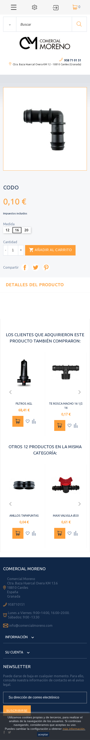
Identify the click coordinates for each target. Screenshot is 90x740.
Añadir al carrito (50, 249)
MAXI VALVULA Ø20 (66, 515)
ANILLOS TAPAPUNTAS (24, 515)
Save (46, 267)
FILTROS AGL (24, 403)
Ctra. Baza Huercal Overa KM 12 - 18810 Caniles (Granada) (47, 64)
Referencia (36, 313)
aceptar (43, 734)
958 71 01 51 (72, 60)
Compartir (24, 267)
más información (74, 728)
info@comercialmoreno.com (31, 625)
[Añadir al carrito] (17, 421)
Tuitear (35, 267)
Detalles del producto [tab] (35, 284)
